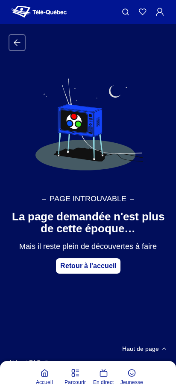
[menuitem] (44, 377)
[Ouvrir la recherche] (125, 12)
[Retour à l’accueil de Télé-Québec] (39, 11)
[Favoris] (142, 12)
